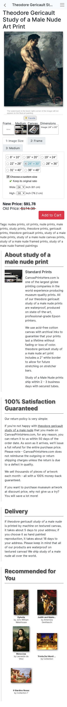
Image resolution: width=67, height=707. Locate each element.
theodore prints (37, 228)
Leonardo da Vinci (22, 657)
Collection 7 (22, 693)
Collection (48, 659)
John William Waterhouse (22, 621)
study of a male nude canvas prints (40, 237)
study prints (17, 228)
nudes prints (16, 224)
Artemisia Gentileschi (47, 621)
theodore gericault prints (26, 233)
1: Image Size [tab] (14, 141)
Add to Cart (51, 215)
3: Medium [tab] (13, 148)
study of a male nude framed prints (24, 241)
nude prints (47, 224)
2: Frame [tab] (36, 141)
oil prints (32, 224)
